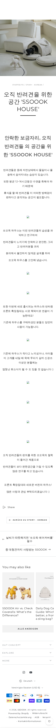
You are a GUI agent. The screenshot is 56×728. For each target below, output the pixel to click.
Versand (46, 717)
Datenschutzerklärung (20, 717)
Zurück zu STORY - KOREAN (30, 520)
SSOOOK (22, 710)
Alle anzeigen (28, 629)
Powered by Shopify (18, 713)
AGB (37, 717)
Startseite (18, 85)
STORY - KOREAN (34, 85)
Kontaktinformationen (29, 721)
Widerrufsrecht (40, 713)
